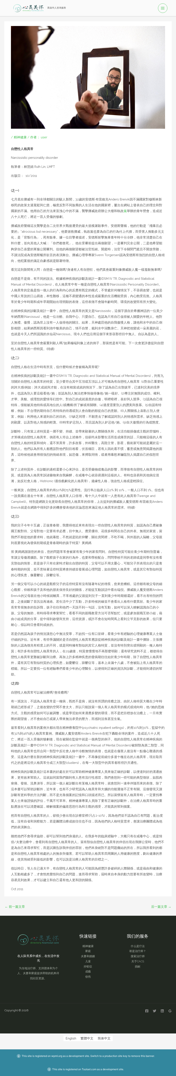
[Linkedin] (162, 1011)
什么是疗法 (138, 946)
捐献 (137, 966)
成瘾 (88, 971)
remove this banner (142, 1056)
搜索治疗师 (138, 956)
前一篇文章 (15, 906)
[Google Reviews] (170, 1011)
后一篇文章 (161, 906)
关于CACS (137, 961)
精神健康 (20, 137)
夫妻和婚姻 (88, 956)
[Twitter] (154, 1011)
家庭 (88, 951)
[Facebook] (147, 1011)
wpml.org (56, 1056)
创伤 (88, 976)
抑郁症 (88, 966)
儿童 (88, 961)
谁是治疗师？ (137, 951)
